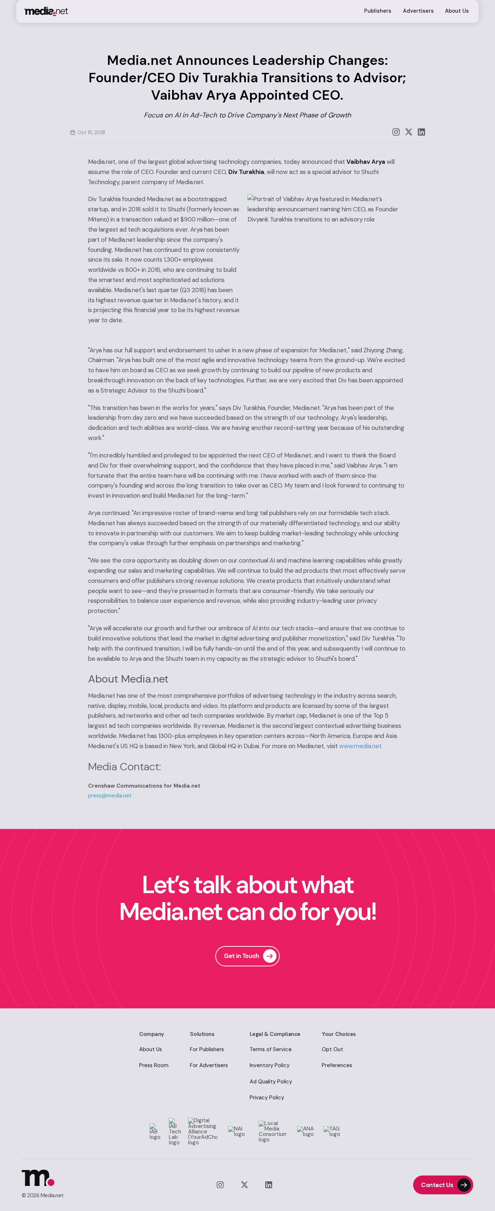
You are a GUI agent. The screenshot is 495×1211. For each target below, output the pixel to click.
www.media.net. (361, 746)
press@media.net (110, 795)
